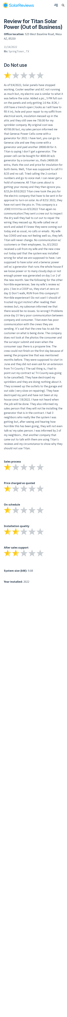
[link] (18, 5)
